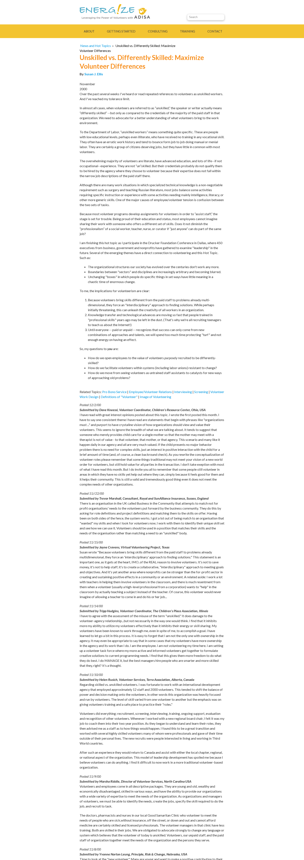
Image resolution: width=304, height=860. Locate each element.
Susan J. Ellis (93, 74)
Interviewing (183, 392)
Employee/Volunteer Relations (150, 392)
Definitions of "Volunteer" (119, 397)
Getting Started (121, 31)
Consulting (158, 31)
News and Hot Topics (95, 46)
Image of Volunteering (155, 397)
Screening (201, 392)
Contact (214, 31)
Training (187, 31)
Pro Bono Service (114, 392)
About (89, 31)
